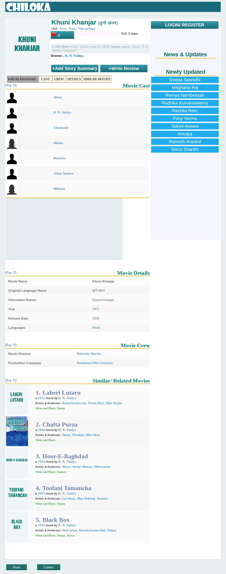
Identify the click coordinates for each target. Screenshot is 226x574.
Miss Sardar (114, 403)
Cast (45, 79)
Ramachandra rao (74, 403)
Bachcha (60, 158)
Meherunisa (102, 466)
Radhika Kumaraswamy (185, 102)
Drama (72, 28)
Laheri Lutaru (61, 392)
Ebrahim (78, 435)
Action (62, 28)
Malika (58, 143)
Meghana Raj (185, 87)
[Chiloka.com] (28, 7)
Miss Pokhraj (86, 498)
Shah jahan (69, 530)
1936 (41, 525)
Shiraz (58, 97)
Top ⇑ (10, 85)
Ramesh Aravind (185, 141)
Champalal (61, 127)
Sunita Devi (96, 403)
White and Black (86, 28)
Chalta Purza (59, 424)
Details (74, 79)
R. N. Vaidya (74, 55)
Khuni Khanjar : (22, 79)
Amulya (185, 133)
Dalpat (111, 530)
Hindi (96, 327)
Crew (59, 79)
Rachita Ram (185, 110)
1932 (41, 398)
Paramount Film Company (95, 363)
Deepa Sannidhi (185, 79)
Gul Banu (68, 498)
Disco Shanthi (184, 149)
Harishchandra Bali (92, 530)
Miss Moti (93, 435)
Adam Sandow (64, 173)
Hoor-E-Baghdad (65, 456)
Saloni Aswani (184, 126)
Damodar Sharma (89, 353)
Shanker (102, 498)
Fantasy (61, 472)
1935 (95, 309)
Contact (49, 567)
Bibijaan (59, 188)
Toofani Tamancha (66, 488)
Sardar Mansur (82, 466)
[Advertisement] (64, 229)
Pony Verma (185, 118)
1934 (41, 430)
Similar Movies (96, 79)
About (16, 567)
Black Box (56, 519)
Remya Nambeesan (185, 95)
